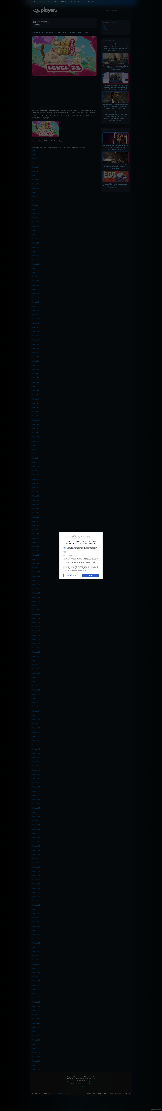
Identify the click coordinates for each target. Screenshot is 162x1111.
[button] (81, 555)
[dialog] (81, 555)
